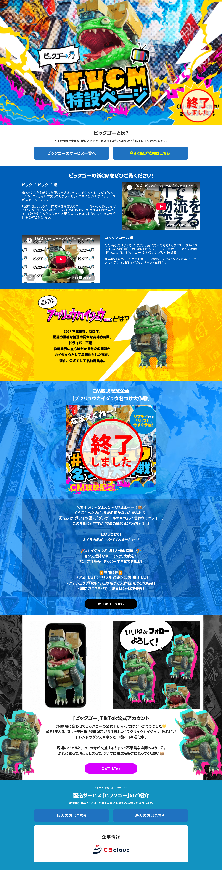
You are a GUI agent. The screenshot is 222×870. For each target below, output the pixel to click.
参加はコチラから (111, 604)
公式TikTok (111, 768)
